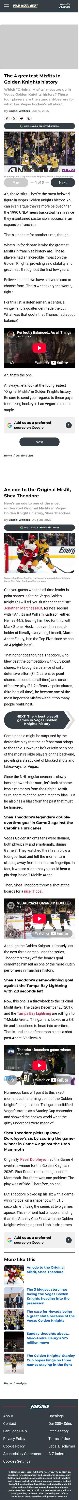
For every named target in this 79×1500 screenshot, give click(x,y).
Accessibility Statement (22, 1454)
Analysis (21, 1383)
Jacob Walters (19, 111)
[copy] (29, 118)
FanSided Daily (15, 1431)
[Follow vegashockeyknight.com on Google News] (69, 425)
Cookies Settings (16, 1461)
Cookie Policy (14, 1446)
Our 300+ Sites (60, 1423)
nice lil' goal (33, 891)
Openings (56, 1416)
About (8, 1416)
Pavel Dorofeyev (33, 1159)
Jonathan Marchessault (23, 608)
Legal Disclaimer (61, 1446)
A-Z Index (56, 1454)
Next (63, 182)
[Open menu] (6, 6)
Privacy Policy (14, 1438)
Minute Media (23, 1472)
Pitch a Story (58, 1431)
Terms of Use (59, 1438)
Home (8, 455)
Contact (9, 1423)
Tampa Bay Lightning (34, 1013)
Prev (16, 182)
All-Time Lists (24, 455)
